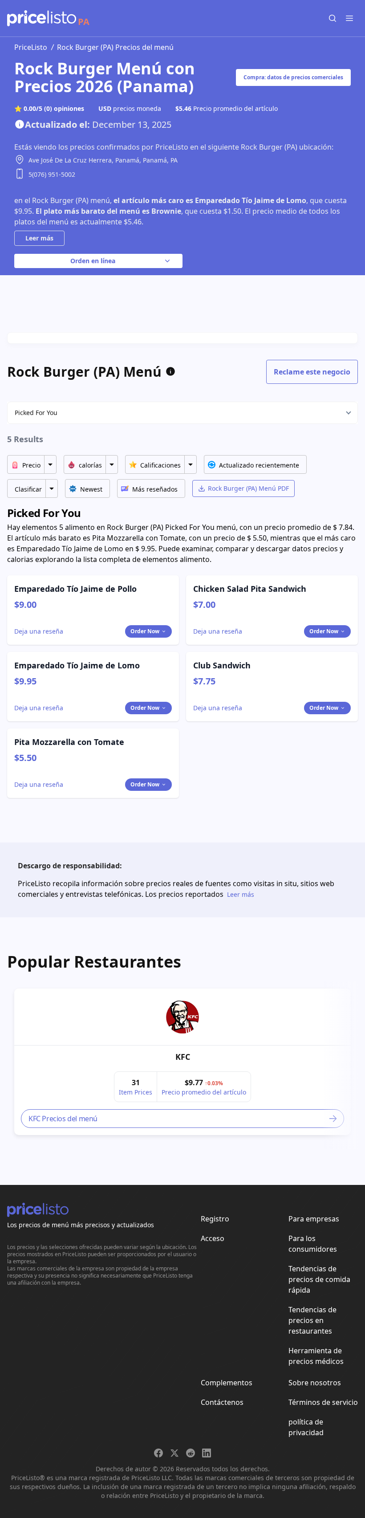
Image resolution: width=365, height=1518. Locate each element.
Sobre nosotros (314, 1383)
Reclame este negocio (312, 372)
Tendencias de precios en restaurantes (312, 1320)
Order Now (144, 631)
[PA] (41, 18)
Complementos (226, 1383)
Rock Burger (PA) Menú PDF (248, 488)
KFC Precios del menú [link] (62, 1118)
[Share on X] (174, 1453)
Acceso (212, 1238)
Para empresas (313, 1219)
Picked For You (36, 412)
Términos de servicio (323, 1402)
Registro (215, 1219)
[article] (182, 1062)
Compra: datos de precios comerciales (293, 77)
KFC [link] (182, 1056)
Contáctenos (222, 1402)
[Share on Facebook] (158, 1453)
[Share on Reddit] (190, 1453)
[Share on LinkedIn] (206, 1453)
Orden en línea (92, 260)
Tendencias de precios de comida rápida (319, 1279)
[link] (182, 1017)
